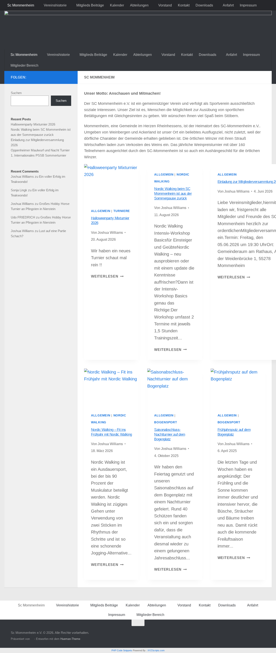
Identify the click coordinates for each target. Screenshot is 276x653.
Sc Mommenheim (20, 5)
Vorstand (165, 5)
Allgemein (100, 211)
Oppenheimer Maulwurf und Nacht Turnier (40, 150)
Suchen (16, 93)
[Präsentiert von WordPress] (32, 638)
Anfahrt (228, 5)
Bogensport (165, 422)
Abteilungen (139, 5)
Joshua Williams (22, 176)
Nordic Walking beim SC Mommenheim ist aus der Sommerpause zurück (173, 193)
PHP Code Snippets (121, 650)
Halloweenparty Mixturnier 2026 (33, 124)
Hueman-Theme (70, 638)
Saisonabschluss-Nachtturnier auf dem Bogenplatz (169, 434)
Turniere (121, 211)
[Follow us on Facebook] (61, 77)
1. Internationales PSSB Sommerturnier (38, 155)
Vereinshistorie (55, 5)
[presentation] (111, 182)
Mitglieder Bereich (24, 65)
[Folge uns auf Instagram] (68, 77)
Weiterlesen (107, 276)
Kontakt (184, 5)
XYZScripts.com (156, 650)
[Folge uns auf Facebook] (54, 77)
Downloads (204, 5)
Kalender (117, 5)
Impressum (248, 5)
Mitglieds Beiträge (90, 5)
